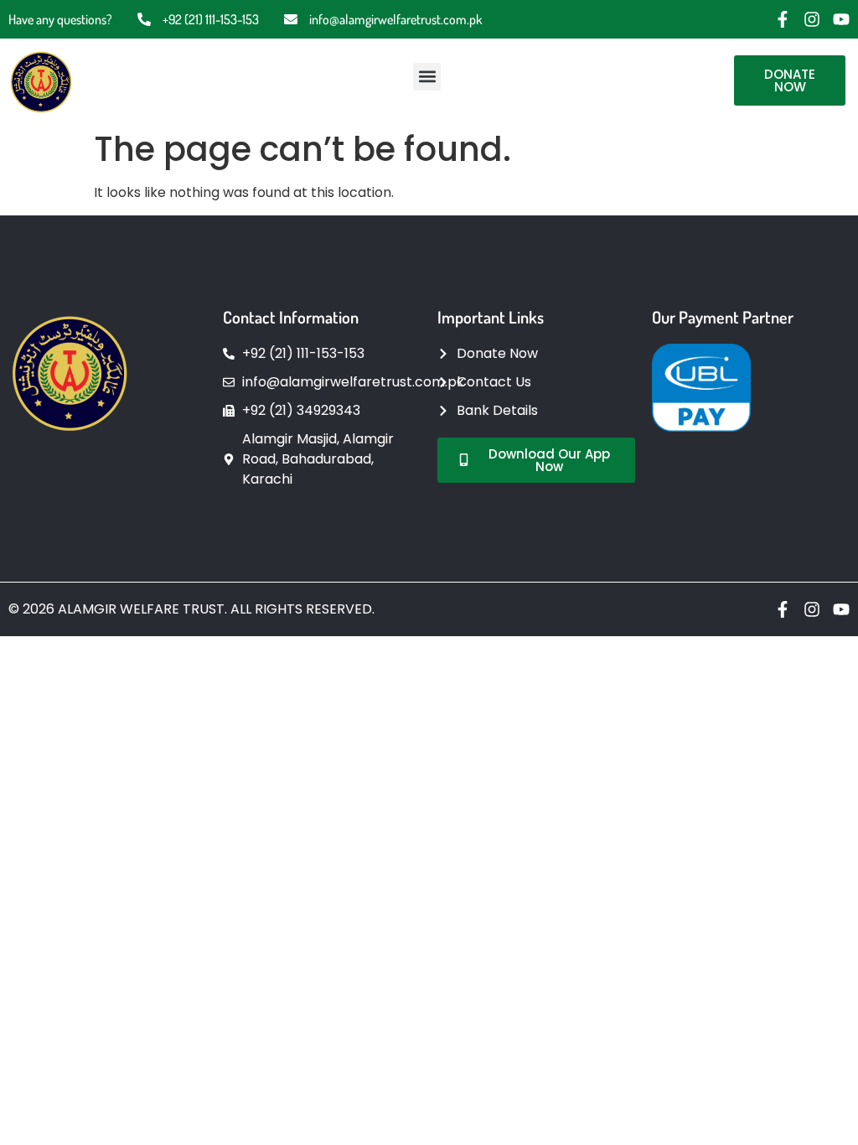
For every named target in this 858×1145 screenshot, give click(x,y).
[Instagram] (812, 19)
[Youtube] (841, 19)
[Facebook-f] (782, 19)
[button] (427, 77)
